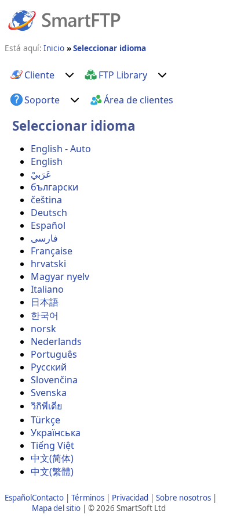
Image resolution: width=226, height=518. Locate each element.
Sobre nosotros (183, 497)
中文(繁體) (52, 471)
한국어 (45, 315)
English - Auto (61, 148)
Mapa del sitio (56, 508)
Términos (87, 497)
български (54, 187)
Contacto (48, 497)
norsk (43, 328)
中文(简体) (52, 458)
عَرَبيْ (41, 174)
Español (48, 225)
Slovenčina (54, 379)
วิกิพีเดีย (46, 406)
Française (51, 250)
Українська (56, 432)
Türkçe (45, 419)
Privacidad (130, 497)
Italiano (47, 289)
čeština (46, 199)
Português (54, 354)
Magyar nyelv (60, 276)
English (47, 161)
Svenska (49, 392)
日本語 (45, 302)
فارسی (44, 238)
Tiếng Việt (52, 445)
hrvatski (48, 263)
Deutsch (49, 212)
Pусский (49, 367)
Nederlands (56, 341)
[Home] (64, 19)
